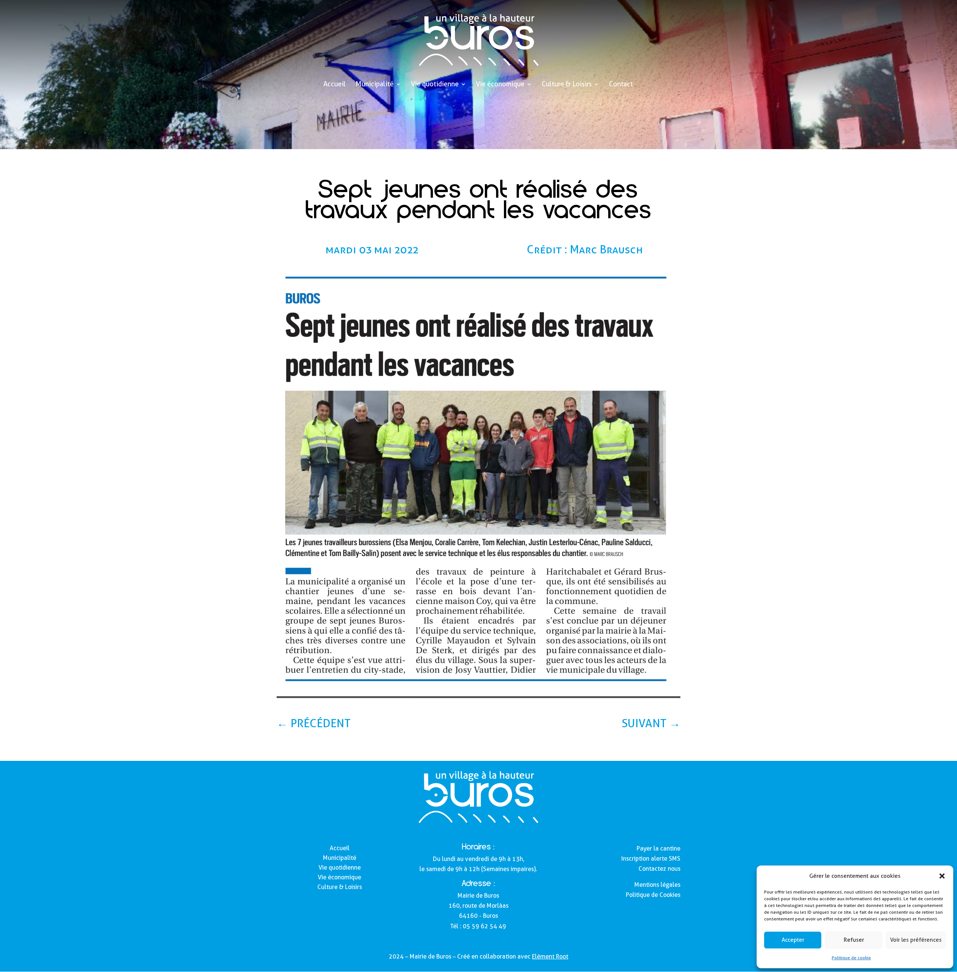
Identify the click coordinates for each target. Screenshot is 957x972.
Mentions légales (657, 884)
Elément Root (550, 956)
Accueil (334, 84)
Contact (621, 84)
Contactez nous (659, 868)
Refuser (854, 939)
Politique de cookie (851, 957)
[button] (942, 876)
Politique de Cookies (653, 894)
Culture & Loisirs (567, 84)
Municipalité (375, 84)
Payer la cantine (658, 848)
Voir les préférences (916, 939)
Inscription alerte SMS (650, 858)
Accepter (793, 939)
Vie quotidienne (435, 84)
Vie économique (500, 84)
